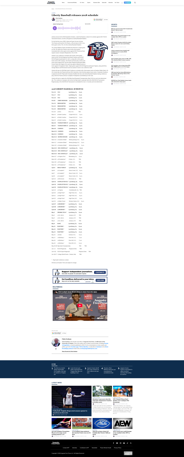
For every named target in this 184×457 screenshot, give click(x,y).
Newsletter (94, 447)
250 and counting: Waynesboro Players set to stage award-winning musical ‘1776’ (60, 433)
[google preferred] (98, 19)
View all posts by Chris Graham (69, 351)
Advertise (110, 2)
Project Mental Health (105, 447)
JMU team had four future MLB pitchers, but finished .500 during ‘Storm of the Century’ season (121, 74)
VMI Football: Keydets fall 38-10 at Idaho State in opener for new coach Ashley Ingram (121, 44)
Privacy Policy (117, 447)
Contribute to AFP (84, 447)
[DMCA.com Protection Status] (128, 453)
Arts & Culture (96, 397)
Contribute (127, 2)
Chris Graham (66, 339)
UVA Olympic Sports (57, 409)
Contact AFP (66, 447)
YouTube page (75, 346)
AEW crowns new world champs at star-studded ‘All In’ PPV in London (122, 433)
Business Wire (96, 2)
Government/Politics (72, 2)
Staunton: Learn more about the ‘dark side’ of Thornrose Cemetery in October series (102, 400)
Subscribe (104, 2)
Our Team (117, 2)
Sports (88, 2)
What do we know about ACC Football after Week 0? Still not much (101, 433)
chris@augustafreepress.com (89, 348)
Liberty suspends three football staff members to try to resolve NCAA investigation (120, 52)
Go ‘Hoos (82, 2)
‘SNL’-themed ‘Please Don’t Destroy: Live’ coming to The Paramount (121, 400)
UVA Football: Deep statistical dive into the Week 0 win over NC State (81, 433)
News (63, 2)
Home (53, 8)
